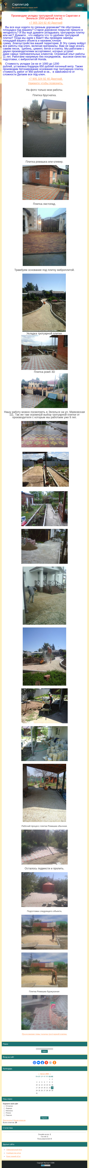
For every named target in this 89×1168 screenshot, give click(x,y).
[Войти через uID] (34, 1062)
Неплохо (9, 1111)
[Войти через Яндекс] (46, 1062)
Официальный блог (14, 1150)
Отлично (9, 1106)
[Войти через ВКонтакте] (38, 1062)
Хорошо (9, 1108)
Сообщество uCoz (13, 1153)
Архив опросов (19, 1120)
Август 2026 (44, 1074)
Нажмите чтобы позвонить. (45, 83)
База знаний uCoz (13, 1156)
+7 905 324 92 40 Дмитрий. (46, 78)
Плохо (8, 1113)
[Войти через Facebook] (42, 1062)
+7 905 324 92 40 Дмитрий (45, 22)
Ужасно (9, 1115)
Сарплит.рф (20, 4)
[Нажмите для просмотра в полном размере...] (44, 156)
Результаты (7, 1120)
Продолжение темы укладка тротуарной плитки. (44, 1034)
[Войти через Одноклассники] (54, 1062)
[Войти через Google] (50, 1062)
